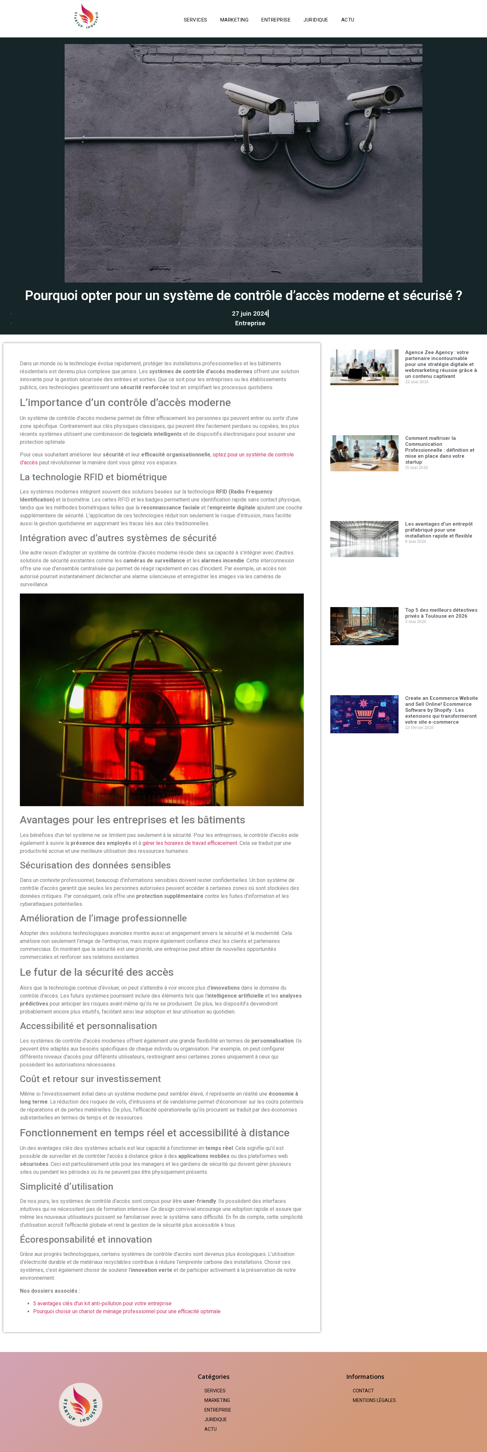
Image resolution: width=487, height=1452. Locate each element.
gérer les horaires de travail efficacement (189, 843)
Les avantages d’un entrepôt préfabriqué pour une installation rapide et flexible (439, 530)
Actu (347, 20)
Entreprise (276, 20)
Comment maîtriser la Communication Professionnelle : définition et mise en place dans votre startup (439, 450)
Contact (363, 1390)
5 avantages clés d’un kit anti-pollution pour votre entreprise (102, 1303)
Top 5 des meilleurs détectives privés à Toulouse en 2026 (441, 613)
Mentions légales (374, 1400)
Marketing (234, 20)
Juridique (315, 20)
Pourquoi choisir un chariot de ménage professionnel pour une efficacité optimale (127, 1311)
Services (195, 20)
